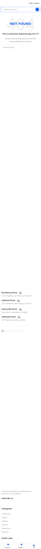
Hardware (5, 521)
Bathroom (5, 532)
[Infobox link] (12, 292)
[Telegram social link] (18, 502)
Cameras (5, 525)
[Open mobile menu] (2, 3)
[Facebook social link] (3, 502)
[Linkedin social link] (14, 502)
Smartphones (6, 514)
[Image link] (12, 409)
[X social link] (7, 502)
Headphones (6, 528)
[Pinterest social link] (10, 502)
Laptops (4, 517)
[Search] (37, 9)
